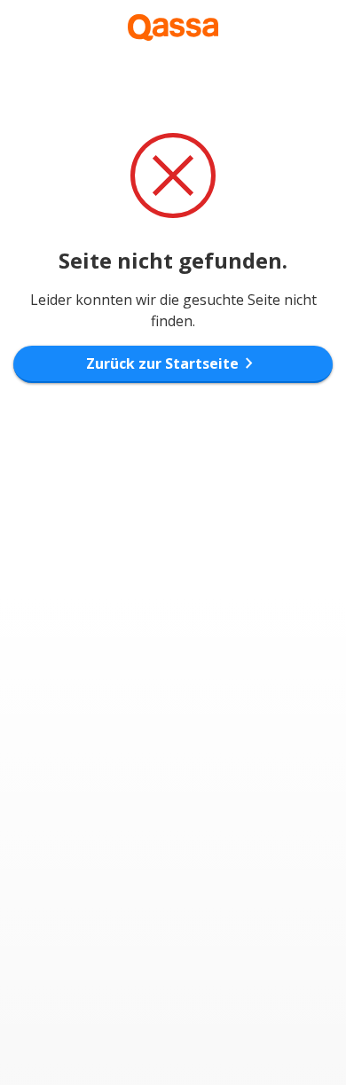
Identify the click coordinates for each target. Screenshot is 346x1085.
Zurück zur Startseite (173, 363)
